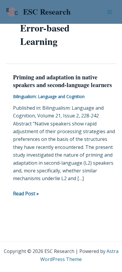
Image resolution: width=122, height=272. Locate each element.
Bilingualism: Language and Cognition (49, 96)
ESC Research (46, 11)
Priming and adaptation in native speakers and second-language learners (62, 81)
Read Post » (26, 193)
